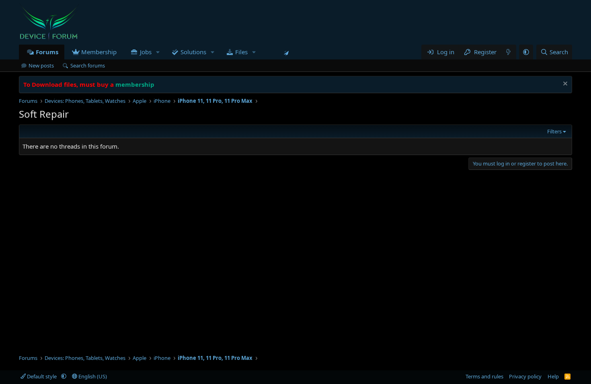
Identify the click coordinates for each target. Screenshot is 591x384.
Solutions (193, 52)
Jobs (146, 52)
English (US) (92, 376)
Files (241, 52)
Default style (42, 376)
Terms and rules (484, 376)
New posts (41, 65)
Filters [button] (554, 131)
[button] (157, 52)
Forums (47, 52)
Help (553, 376)
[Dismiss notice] (564, 84)
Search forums (87, 65)
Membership (99, 52)
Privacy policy (525, 376)
